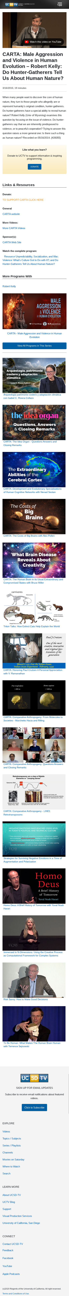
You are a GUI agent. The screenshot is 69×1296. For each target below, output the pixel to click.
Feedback (8, 1250)
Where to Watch (11, 1166)
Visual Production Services (17, 1216)
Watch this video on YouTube (43, 42)
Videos (6, 1131)
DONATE (34, 167)
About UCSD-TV (12, 1195)
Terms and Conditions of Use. (16, 1294)
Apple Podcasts (11, 1274)
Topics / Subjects (12, 1138)
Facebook (8, 1258)
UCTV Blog (9, 1202)
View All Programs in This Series (34, 345)
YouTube (7, 1266)
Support (7, 1209)
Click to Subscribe (34, 1107)
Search (6, 1173)
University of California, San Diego (21, 1223)
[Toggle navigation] (59, 4)
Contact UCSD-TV (13, 1244)
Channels (8, 1152)
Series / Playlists (12, 1145)
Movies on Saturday (13, 1159)
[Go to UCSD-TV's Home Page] (20, 4)
